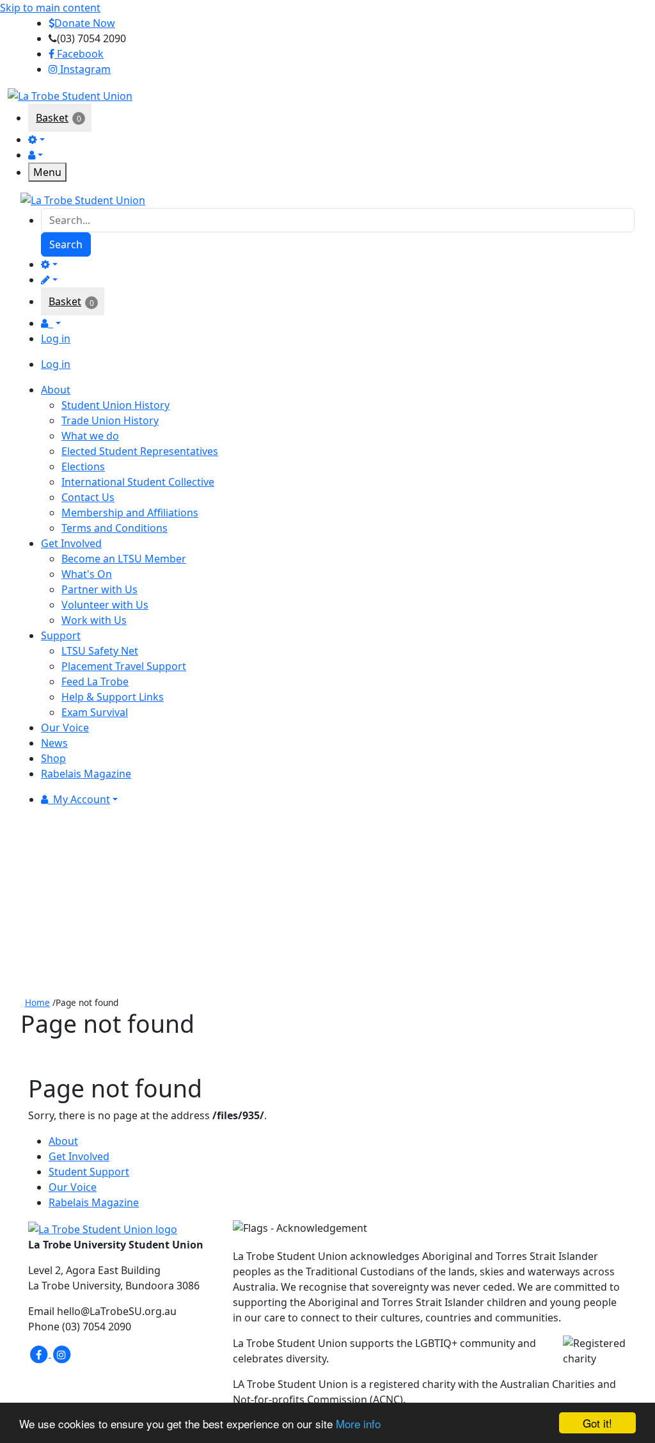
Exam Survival (94, 712)
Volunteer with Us (104, 605)
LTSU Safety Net (99, 651)
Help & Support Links (112, 697)
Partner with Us (99, 589)
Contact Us (87, 497)
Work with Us (94, 620)
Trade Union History (110, 420)
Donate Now (84, 23)
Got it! (597, 1423)
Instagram (84, 69)
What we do (90, 436)
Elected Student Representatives (139, 451)
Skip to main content (50, 8)
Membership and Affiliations (129, 513)
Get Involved (79, 1156)
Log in (55, 338)
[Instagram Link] (61, 1353)
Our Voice (73, 1187)
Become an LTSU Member (123, 559)
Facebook (79, 54)
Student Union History (115, 405)
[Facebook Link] (39, 1353)
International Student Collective (137, 482)
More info (358, 1423)
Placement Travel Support (123, 666)
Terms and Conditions (114, 528)
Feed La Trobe (95, 681)
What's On (86, 574)
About (63, 1141)
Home (37, 1002)
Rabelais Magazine (94, 1202)
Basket (52, 118)
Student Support (89, 1172)
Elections (83, 466)
